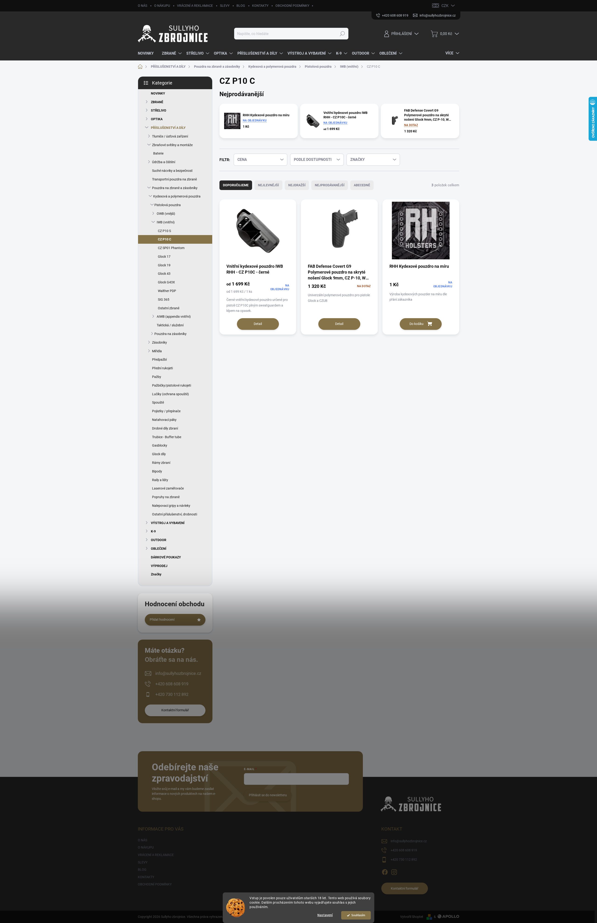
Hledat (342, 33)
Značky (156, 574)
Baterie (158, 153)
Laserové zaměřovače (168, 488)
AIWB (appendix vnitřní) (174, 316)
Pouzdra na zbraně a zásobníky (175, 188)
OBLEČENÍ (158, 548)
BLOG (240, 5)
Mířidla (157, 351)
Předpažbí (159, 359)
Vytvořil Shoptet (411, 917)
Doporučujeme (236, 185)
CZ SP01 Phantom (171, 248)
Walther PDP (167, 291)
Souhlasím (358, 915)
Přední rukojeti (162, 368)
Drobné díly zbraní (165, 428)
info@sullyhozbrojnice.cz (178, 673)
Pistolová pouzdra (167, 205)
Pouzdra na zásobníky (170, 334)
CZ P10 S (164, 231)
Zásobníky (159, 342)
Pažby (156, 377)
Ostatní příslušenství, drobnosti (174, 514)
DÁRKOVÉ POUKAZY (166, 557)
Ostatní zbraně (168, 308)
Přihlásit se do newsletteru (268, 795)
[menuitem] (147, 53)
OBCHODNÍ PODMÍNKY (292, 5)
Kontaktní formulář (175, 710)
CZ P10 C (164, 239)
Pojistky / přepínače (166, 411)
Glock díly (159, 454)
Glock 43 (164, 273)
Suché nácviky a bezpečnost (172, 171)
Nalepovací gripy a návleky (171, 505)
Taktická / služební (170, 325)
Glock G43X (166, 282)
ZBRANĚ (157, 102)
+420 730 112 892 (171, 694)
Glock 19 (164, 265)
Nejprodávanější (329, 185)
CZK (444, 6)
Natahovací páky (164, 420)
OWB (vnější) (166, 213)
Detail (258, 324)
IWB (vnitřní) (166, 222)
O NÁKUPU (162, 5)
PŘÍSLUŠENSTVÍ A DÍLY (168, 128)
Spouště (158, 402)
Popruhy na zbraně (166, 497)
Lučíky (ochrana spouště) (170, 394)
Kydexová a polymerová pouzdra (177, 196)
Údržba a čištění (163, 162)
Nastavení (325, 915)
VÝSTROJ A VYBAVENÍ (167, 523)
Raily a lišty (160, 480)
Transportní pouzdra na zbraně (174, 179)
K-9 (153, 531)
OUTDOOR (158, 540)
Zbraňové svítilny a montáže (172, 145)
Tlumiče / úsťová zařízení (170, 136)
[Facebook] (384, 871)
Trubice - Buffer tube (166, 437)
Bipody (157, 471)
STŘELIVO (158, 110)
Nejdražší (296, 185)
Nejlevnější (268, 185)
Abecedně (362, 185)
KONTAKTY (260, 5)
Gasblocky (159, 445)
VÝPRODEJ (159, 566)
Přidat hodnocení (162, 619)
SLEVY (224, 5)
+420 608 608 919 (171, 683)
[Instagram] (394, 871)
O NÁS (142, 5)
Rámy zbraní (161, 463)
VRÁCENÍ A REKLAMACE (195, 5)
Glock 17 (164, 256)
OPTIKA (157, 119)
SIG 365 (163, 299)
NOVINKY (158, 93)
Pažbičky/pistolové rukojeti (171, 385)
